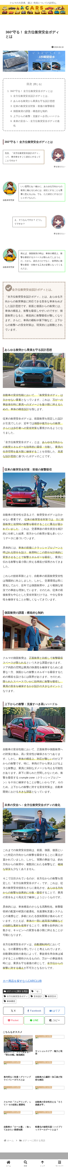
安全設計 (38, 996)
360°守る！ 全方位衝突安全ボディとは (31, 91)
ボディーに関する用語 (17, 991)
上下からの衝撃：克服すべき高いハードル (36, 116)
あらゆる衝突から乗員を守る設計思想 (34, 101)
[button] (55, 1020)
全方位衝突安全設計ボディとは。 (31, 96)
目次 (29, 84)
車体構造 (11, 1001)
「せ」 (37, 991)
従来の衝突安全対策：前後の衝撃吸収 (34, 106)
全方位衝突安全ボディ (17, 996)
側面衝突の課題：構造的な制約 (30, 111)
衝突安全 (52, 996)
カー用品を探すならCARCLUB (22, 980)
